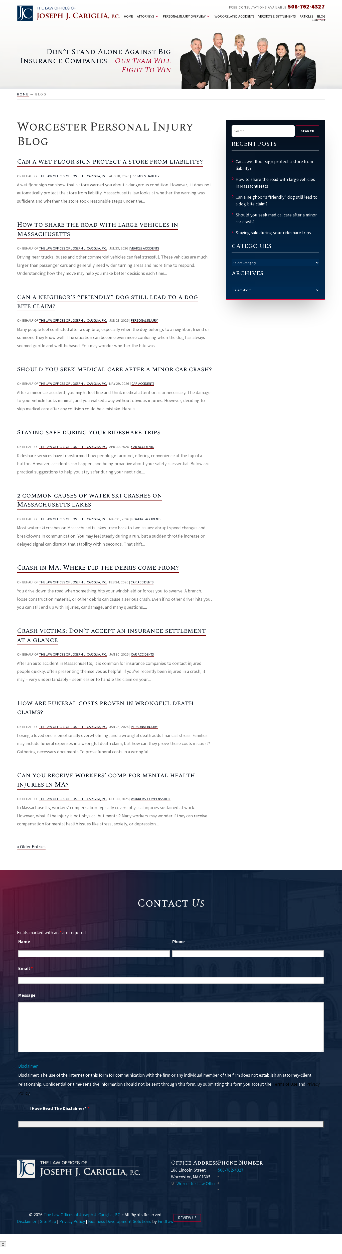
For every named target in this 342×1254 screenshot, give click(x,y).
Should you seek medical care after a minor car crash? (114, 369)
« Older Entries (31, 846)
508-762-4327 (306, 6)
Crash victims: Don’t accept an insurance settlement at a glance (111, 635)
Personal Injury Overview (184, 16)
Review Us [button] (187, 1217)
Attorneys (145, 16)
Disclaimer (28, 1066)
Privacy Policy (72, 1221)
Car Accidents (142, 383)
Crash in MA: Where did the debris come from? (98, 568)
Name (24, 941)
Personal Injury (144, 320)
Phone (178, 941)
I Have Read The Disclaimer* (59, 1108)
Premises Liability (145, 176)
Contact (318, 20)
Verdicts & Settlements (277, 16)
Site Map (48, 1221)
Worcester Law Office (197, 1183)
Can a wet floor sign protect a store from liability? (110, 162)
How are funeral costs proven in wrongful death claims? (105, 707)
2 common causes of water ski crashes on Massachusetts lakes (89, 500)
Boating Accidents (146, 519)
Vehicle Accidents (144, 248)
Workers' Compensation (150, 799)
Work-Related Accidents (234, 16)
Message (27, 995)
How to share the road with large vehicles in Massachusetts (97, 229)
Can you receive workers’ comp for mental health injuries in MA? (106, 779)
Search (307, 131)
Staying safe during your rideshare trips (88, 432)
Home (128, 16)
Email (25, 968)
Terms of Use (284, 1084)
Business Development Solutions (119, 1221)
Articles (306, 16)
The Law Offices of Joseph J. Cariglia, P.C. (73, 176)
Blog (321, 16)
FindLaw (166, 1221)
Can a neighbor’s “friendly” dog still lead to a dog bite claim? (107, 301)
